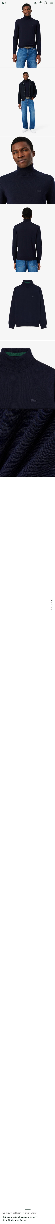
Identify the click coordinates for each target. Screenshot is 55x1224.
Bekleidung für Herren (12, 1213)
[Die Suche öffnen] (45, 3)
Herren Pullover (30, 1213)
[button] (40, 3)
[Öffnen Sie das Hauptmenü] (51, 3)
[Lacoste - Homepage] (3, 3)
